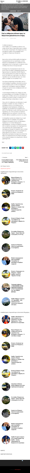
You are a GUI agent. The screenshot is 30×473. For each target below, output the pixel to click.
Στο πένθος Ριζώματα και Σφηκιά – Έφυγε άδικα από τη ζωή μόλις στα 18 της (17, 233)
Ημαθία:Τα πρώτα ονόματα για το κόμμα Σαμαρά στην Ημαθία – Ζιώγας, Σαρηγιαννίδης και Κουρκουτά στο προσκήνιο (17, 439)
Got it (19, 11)
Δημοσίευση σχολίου (5, 168)
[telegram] (15, 148)
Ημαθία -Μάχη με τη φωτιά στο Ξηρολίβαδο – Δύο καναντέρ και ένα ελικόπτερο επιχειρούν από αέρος (17, 301)
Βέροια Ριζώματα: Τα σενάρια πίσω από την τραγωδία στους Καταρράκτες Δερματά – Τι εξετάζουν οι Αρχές (18, 180)
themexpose (18, 469)
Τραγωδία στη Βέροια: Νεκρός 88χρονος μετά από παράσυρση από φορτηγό (18, 385)
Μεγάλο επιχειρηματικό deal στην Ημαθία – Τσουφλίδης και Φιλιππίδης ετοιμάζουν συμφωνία (17, 261)
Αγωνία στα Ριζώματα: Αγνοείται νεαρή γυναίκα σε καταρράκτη (17, 246)
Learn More (13, 11)
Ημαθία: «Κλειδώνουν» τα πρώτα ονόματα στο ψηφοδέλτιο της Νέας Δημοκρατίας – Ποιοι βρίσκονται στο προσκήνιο (17, 319)
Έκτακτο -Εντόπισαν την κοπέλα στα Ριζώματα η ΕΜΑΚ (17, 192)
